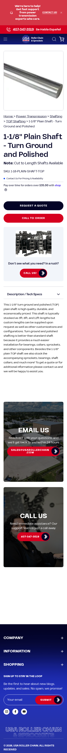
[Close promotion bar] (61, 13)
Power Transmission (31, 116)
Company (13, 637)
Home (9, 116)
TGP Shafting (16, 121)
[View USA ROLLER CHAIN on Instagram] (6, 712)
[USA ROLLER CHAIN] (33, 39)
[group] (33, 12)
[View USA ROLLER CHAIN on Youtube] (24, 712)
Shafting (56, 116)
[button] (53, 39)
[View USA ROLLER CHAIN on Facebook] (15, 712)
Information (17, 651)
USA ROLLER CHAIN (25, 745)
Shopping (14, 664)
